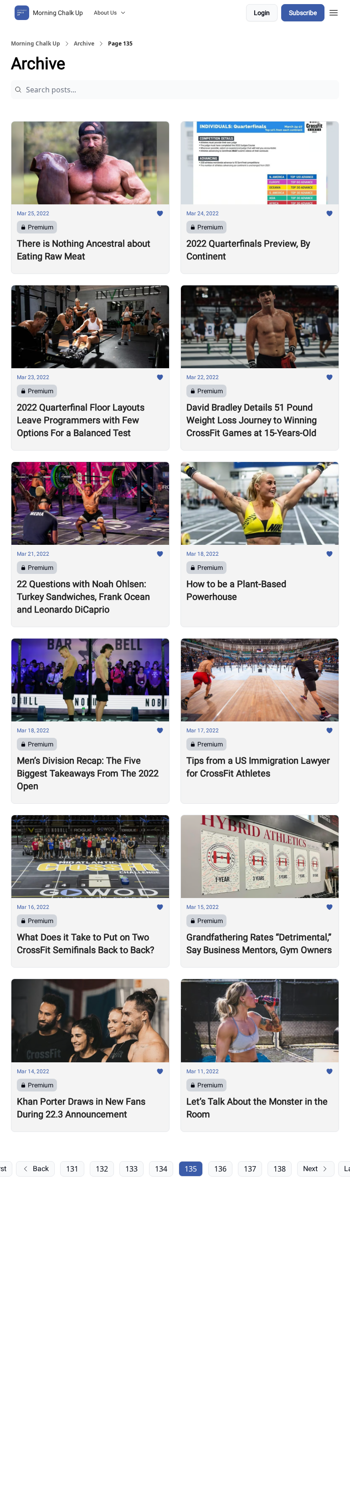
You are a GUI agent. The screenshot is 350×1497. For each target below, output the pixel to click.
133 (131, 1169)
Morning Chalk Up (35, 43)
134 (161, 1169)
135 (191, 1169)
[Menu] (333, 11)
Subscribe (303, 12)
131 (72, 1169)
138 (279, 1169)
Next (310, 1168)
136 (220, 1169)
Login (262, 12)
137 (250, 1169)
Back (41, 1168)
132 (102, 1169)
